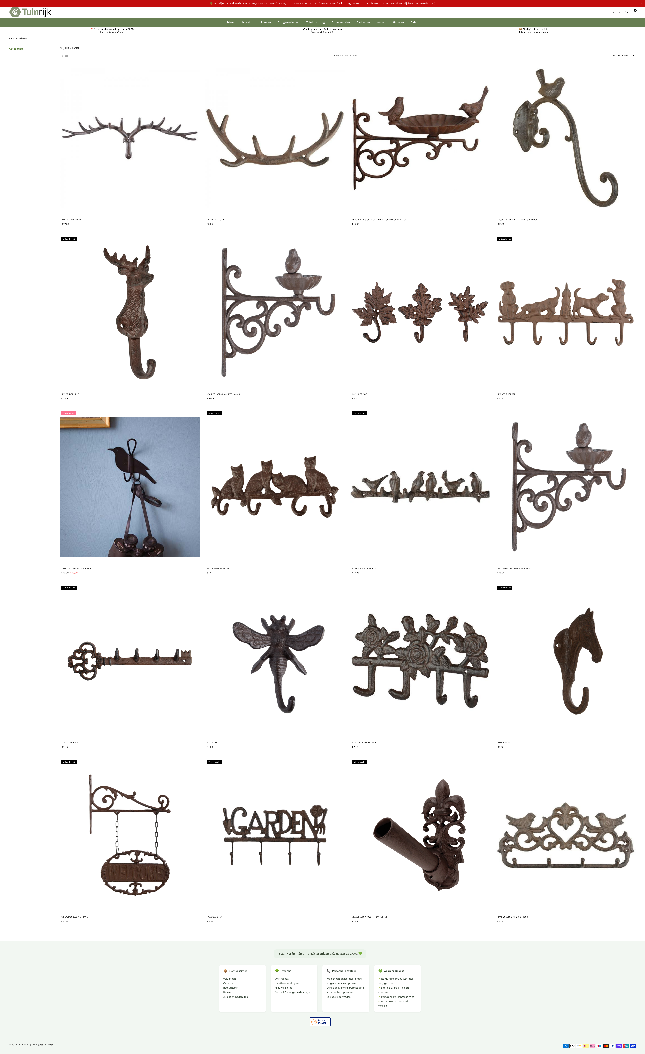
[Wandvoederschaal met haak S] (275, 312)
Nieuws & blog (284, 987)
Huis (11, 38)
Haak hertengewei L (71, 220)
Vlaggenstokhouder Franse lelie (370, 917)
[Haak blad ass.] (420, 312)
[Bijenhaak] (275, 661)
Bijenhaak (212, 742)
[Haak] (275, 835)
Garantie (228, 983)
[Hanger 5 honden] (566, 312)
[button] (633, 12)
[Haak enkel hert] (130, 312)
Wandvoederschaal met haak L (513, 568)
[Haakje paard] (566, 661)
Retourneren (230, 987)
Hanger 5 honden (506, 394)
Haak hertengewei (216, 220)
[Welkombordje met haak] (130, 835)
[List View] (66, 55)
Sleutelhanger (69, 742)
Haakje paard (504, 742)
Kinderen (398, 22)
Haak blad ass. (359, 394)
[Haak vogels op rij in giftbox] (566, 835)
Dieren (231, 22)
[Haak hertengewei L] (130, 138)
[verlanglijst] (627, 12)
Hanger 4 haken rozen (364, 742)
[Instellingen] (620, 12)
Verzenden (229, 978)
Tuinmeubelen (341, 22)
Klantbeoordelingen (287, 983)
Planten (266, 22)
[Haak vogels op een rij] (420, 487)
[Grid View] (62, 55)
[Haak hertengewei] (275, 138)
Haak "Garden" (214, 917)
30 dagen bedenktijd (235, 996)
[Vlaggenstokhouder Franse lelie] (420, 835)
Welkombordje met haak (74, 917)
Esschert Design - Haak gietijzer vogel (518, 220)
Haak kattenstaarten (218, 568)
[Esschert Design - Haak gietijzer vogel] (566, 138)
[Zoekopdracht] (614, 12)
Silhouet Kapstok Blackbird (76, 568)
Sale (413, 22)
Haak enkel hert (70, 394)
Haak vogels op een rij (364, 568)
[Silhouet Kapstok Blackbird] (130, 487)
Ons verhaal (282, 978)
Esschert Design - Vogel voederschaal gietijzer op (379, 220)
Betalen (227, 992)
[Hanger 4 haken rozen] (420, 661)
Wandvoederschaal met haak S (223, 394)
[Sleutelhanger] (130, 661)
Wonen (381, 22)
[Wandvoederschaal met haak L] (566, 487)
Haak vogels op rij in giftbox (512, 917)
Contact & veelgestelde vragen (293, 992)
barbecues (363, 22)
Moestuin (248, 22)
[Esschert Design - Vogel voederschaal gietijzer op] (420, 138)
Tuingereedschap (289, 22)
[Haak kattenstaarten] (275, 487)
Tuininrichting (315, 22)
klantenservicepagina (351, 987)
